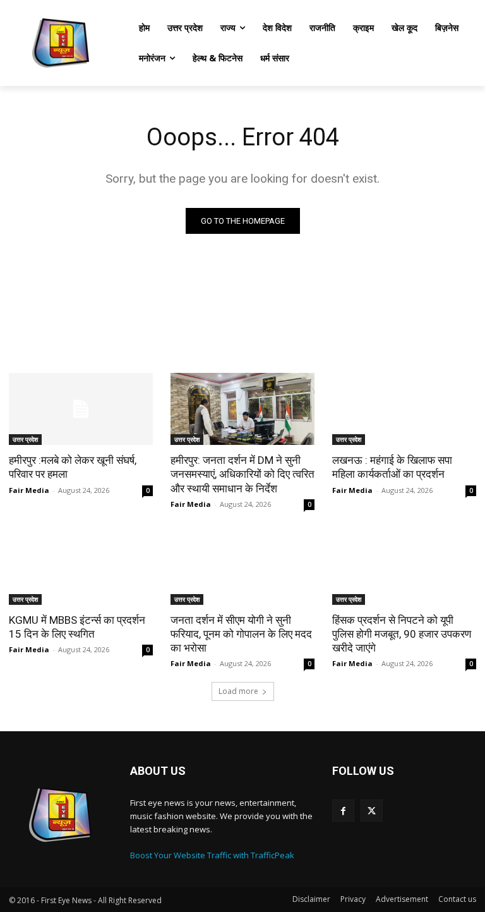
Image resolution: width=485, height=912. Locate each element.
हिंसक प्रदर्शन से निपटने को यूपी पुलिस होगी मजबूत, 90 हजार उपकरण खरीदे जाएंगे (401, 634)
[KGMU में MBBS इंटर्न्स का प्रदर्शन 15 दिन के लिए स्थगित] (81, 569)
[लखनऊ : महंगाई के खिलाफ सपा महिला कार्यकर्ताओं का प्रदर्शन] (404, 409)
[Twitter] (372, 811)
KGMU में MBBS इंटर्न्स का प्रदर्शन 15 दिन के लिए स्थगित (77, 627)
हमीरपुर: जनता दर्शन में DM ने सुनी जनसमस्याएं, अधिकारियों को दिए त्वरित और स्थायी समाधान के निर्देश (242, 474)
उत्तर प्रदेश (25, 439)
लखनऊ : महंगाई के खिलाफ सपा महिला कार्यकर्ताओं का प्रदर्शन (392, 467)
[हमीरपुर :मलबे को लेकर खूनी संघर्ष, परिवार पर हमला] (81, 409)
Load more (238, 691)
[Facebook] (343, 811)
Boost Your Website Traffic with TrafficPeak (212, 855)
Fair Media (29, 490)
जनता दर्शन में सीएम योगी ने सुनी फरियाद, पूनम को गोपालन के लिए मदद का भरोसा (241, 634)
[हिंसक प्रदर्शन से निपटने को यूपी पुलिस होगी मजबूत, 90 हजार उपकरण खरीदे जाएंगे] (404, 569)
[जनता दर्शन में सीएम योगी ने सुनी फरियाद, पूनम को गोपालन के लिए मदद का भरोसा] (242, 569)
